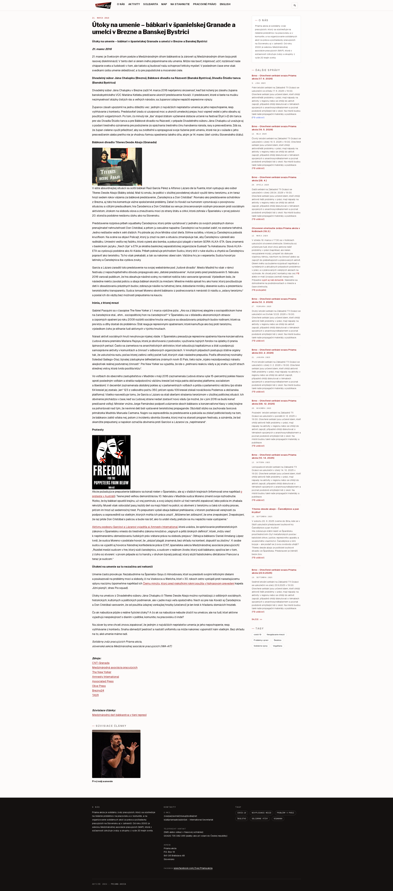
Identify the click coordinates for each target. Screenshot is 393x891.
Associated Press (103, 681)
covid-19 (257, 634)
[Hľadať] (295, 5)
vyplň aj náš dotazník (273, 280)
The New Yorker (101, 672)
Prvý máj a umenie (102, 781)
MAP (164, 4)
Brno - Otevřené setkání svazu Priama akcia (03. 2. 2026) (274, 351)
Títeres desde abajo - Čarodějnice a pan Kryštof (275, 510)
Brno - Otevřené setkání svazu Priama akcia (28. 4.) (274, 179)
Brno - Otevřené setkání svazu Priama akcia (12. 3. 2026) (274, 300)
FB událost (258, 340)
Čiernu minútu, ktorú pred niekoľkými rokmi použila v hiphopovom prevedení (188, 583)
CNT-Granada (100, 663)
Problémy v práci (261, 640)
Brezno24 (98, 690)
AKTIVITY (134, 4)
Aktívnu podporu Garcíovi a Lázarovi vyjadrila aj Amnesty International (135, 527)
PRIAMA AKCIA (118, 884)
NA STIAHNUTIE (180, 4)
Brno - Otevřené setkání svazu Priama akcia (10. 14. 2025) (274, 456)
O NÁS (121, 4)
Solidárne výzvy (260, 646)
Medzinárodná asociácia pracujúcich (115, 667)
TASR (95, 695)
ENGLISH (225, 4)
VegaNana (277, 646)
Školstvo (277, 640)
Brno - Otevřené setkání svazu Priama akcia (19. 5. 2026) (274, 128)
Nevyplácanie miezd (275, 634)
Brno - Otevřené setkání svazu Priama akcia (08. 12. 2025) (274, 402)
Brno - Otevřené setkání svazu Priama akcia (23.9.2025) (274, 571)
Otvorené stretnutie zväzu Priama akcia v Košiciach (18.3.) (276, 230)
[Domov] (103, 5)
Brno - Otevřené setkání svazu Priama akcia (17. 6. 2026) (274, 77)
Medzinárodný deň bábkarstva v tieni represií (119, 715)
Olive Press (99, 686)
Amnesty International (105, 676)
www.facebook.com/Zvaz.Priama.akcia (193, 868)
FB (297, 273)
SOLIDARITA (150, 4)
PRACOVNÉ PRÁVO (204, 4)
